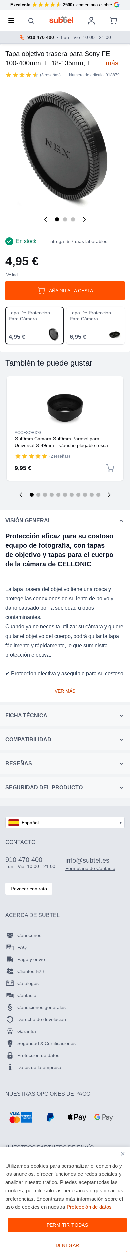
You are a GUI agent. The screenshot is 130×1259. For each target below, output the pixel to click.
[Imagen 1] (57, 219)
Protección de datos (38, 1055)
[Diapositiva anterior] (21, 494)
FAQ (22, 947)
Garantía (26, 1031)
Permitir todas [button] (67, 1225)
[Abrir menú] (13, 21)
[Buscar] (31, 20)
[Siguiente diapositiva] (109, 494)
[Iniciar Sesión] (91, 20)
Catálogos (28, 983)
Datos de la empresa (39, 1067)
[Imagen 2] (65, 219)
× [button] (122, 1153)
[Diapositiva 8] (78, 494)
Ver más (65, 691)
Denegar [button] (67, 1245)
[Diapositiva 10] (91, 494)
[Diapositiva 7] (71, 494)
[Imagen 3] (73, 219)
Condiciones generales (41, 1007)
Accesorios (28, 432)
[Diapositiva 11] (98, 494)
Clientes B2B (30, 971)
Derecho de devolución (41, 1019)
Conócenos (29, 935)
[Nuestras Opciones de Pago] (20, 1117)
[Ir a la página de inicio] (61, 19)
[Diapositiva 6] (65, 494)
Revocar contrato (29, 888)
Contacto (26, 995)
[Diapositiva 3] (45, 494)
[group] (22, 74)
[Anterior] (45, 219)
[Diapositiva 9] (85, 494)
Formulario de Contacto (90, 868)
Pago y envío (31, 959)
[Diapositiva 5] (58, 494)
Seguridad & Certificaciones (46, 1043)
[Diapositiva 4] (51, 494)
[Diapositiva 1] (31, 494)
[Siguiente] (84, 219)
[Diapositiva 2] (38, 494)
